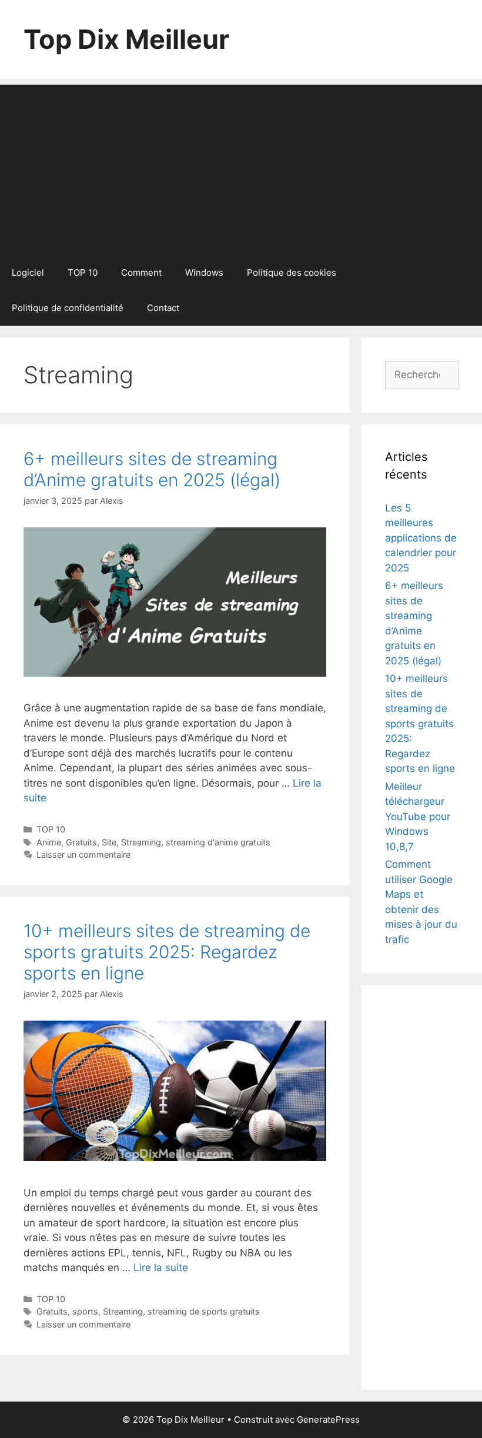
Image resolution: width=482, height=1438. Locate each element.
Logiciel (28, 272)
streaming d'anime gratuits (218, 842)
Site (109, 842)
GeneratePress (328, 1419)
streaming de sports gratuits (204, 1311)
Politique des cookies (291, 272)
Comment (141, 272)
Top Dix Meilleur (126, 39)
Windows (204, 272)
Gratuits (81, 842)
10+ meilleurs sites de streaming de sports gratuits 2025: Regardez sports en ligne (167, 952)
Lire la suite (160, 1267)
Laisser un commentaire (83, 855)
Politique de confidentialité (67, 307)
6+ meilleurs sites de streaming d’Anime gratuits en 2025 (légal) (152, 469)
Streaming (141, 842)
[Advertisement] (241, 167)
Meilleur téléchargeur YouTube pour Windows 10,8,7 (417, 816)
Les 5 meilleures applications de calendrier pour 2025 (421, 538)
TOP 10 (83, 272)
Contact (163, 307)
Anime (48, 842)
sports (85, 1311)
